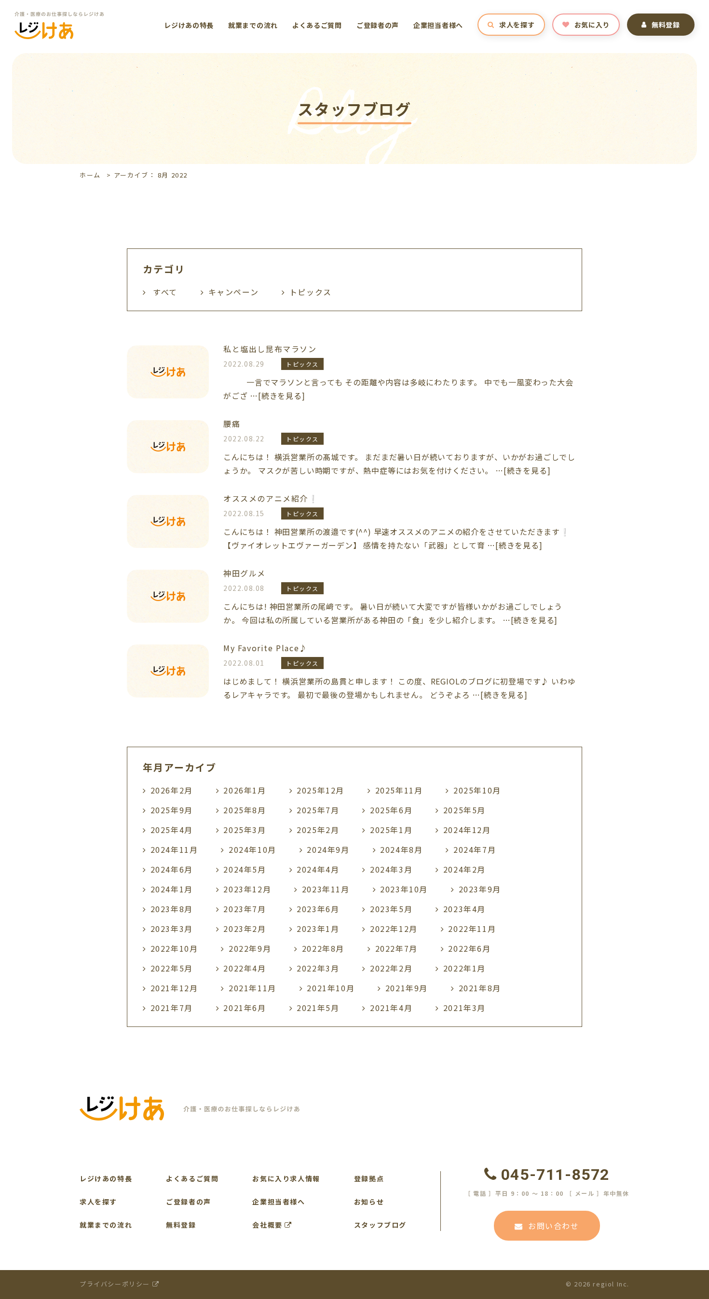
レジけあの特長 (189, 25)
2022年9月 (250, 948)
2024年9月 (328, 849)
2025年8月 (244, 810)
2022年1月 (464, 968)
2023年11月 (326, 889)
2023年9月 (480, 889)
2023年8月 (171, 909)
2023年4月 (464, 909)
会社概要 (268, 1225)
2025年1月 (391, 829)
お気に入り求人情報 (286, 1178)
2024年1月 (171, 889)
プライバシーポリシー (116, 1283)
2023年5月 (391, 909)
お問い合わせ (553, 1225)
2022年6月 (469, 948)
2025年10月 (477, 790)
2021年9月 (406, 988)
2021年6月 (244, 1007)
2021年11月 (252, 988)
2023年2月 (244, 928)
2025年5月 (464, 810)
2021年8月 (480, 988)
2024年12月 (467, 829)
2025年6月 (391, 810)
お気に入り (592, 24)
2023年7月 (244, 909)
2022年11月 (472, 928)
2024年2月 (464, 869)
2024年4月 (318, 869)
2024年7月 (474, 849)
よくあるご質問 (317, 25)
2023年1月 (318, 928)
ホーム (90, 174)
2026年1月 (244, 790)
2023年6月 (318, 909)
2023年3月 (171, 928)
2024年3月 (391, 869)
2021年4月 (391, 1007)
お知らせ (369, 1201)
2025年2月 (318, 829)
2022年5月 (171, 968)
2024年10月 (252, 849)
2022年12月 (394, 928)
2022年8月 (323, 948)
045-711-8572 (555, 1174)
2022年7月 (396, 948)
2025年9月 (171, 810)
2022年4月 (244, 968)
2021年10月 (330, 988)
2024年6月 (171, 869)
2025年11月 (399, 790)
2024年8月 (401, 849)
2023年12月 (247, 889)
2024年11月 (174, 849)
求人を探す (517, 24)
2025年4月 (171, 829)
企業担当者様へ (438, 25)
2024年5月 (244, 869)
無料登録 (666, 24)
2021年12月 (174, 988)
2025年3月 (244, 829)
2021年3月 (464, 1007)
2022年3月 (318, 968)
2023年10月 (404, 889)
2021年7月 (171, 1007)
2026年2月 (171, 790)
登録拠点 (369, 1178)
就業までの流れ (253, 25)
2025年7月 (318, 810)
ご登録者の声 (377, 25)
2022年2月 (391, 968)
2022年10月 (174, 948)
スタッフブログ (380, 1225)
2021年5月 (318, 1007)
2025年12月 (320, 790)
